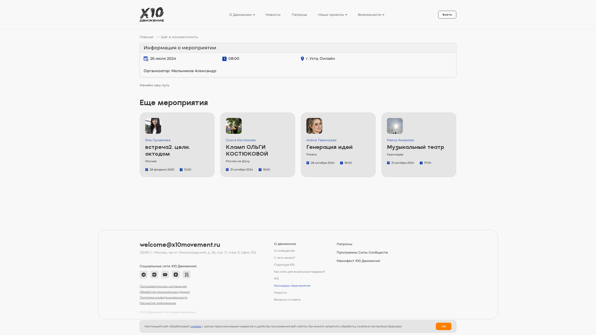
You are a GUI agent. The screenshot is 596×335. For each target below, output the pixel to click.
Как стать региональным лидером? (299, 271)
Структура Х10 (284, 264)
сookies (195, 326)
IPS (276, 278)
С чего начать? (284, 257)
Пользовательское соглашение (163, 286)
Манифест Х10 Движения (358, 261)
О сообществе (284, 250)
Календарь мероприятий (292, 285)
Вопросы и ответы (287, 299)
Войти (447, 14)
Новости (273, 15)
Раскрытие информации (158, 303)
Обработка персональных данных (165, 292)
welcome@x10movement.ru (180, 245)
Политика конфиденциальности (163, 297)
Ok (444, 326)
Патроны (299, 15)
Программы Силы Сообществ (362, 252)
